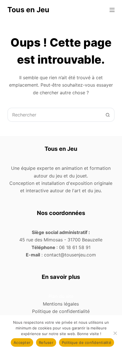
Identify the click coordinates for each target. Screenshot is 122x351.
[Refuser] (115, 333)
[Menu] (112, 9)
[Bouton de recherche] (107, 114)
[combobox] (54, 115)
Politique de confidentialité (86, 342)
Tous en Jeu (28, 9)
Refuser (46, 342)
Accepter (22, 342)
